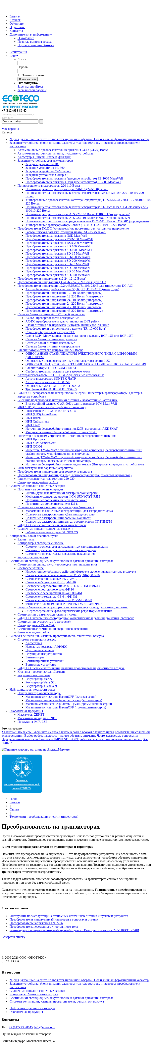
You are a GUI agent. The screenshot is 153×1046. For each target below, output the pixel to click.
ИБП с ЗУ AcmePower (40, 443)
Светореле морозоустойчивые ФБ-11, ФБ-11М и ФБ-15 (63, 586)
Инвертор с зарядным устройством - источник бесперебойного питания (67, 435)
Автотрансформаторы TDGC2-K (48, 382)
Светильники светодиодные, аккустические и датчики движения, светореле (61, 561)
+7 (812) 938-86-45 (14, 110)
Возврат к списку (13, 937)
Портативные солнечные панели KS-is (52, 503)
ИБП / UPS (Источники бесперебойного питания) (51, 407)
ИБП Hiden (33, 418)
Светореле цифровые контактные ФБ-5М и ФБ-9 (59, 600)
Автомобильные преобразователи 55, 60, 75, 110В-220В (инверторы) (72, 289)
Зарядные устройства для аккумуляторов (45, 160)
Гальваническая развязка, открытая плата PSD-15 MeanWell (66, 232)
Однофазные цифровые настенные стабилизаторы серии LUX (68, 360)
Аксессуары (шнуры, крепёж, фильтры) (44, 157)
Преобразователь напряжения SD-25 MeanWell (57, 264)
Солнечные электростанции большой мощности (58, 518)
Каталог (15, 20)
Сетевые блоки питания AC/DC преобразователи (51, 314)
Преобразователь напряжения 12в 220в (36, 923)
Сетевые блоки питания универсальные (53, 346)
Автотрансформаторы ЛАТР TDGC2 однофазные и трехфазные (61, 375)
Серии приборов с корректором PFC (50, 332)
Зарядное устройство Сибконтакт (48, 171)
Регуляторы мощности (33, 557)
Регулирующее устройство (44, 653)
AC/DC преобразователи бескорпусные (52, 317)
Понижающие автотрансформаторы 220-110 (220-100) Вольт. (67, 189)
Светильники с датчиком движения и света (47, 614)
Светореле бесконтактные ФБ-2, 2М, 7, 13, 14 (56, 578)
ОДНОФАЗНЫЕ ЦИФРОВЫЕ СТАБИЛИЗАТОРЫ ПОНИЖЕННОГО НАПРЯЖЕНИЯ (86, 364)
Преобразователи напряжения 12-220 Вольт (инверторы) (64, 296)
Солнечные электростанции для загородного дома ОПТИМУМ (69, 521)
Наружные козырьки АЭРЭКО (47, 646)
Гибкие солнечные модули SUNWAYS (52, 532)
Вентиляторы (35, 657)
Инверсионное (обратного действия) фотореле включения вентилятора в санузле (81, 571)
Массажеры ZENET (31, 714)
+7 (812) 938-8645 (21, 1027)
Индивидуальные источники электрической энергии (62, 493)
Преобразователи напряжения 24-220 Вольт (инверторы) (64, 303)
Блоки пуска (26, 539)
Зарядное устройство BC (42, 164)
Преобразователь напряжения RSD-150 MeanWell (59, 239)
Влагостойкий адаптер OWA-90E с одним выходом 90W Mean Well (71, 403)
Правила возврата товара (35, 41)
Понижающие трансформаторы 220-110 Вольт (49, 185)
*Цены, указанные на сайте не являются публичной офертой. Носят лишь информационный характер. (79, 139)
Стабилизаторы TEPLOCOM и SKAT (51, 368)
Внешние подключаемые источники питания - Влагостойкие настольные (68, 400)
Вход (14, 55)
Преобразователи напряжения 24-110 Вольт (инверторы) (64, 300)
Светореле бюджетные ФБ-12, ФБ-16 (51, 582)
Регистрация (18, 52)
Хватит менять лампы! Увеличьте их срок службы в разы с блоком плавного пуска (58, 732)
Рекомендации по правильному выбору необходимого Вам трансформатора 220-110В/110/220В (74, 930)
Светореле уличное (31, 568)
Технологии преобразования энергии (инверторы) (44, 816)
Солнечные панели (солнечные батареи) (45, 528)
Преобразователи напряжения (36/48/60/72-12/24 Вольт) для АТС (62, 282)
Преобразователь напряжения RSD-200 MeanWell (59, 242)
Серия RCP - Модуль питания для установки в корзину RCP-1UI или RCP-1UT (79, 335)
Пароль (22, 67)
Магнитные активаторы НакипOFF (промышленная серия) (66, 707)
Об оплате (17, 23)
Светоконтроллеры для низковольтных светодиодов (61, 550)
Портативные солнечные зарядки (40, 489)
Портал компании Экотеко (36, 45)
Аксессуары (34, 643)
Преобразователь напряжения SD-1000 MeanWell (59, 250)
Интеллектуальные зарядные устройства (45, 468)
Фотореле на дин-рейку (34, 632)
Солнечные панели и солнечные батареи (37, 485)
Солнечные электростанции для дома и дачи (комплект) (56, 507)
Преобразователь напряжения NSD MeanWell (56, 235)
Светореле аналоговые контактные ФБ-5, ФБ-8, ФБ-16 (63, 575)
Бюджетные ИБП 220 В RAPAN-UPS (51, 410)
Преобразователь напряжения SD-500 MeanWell (58, 275)
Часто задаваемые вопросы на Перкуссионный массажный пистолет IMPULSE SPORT (70, 737)
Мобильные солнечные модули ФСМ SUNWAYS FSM (63, 496)
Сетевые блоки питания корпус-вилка (51, 339)
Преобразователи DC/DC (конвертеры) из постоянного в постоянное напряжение (73, 228)
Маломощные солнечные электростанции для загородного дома (69, 510)
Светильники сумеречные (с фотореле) (44, 621)
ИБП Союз (33, 425)
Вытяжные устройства (41, 664)
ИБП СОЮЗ (34, 446)
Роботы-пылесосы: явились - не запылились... (110, 739)
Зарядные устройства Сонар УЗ (47, 175)
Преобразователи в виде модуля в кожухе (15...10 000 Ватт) (66, 328)
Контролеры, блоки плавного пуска (34, 535)
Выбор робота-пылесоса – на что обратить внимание (60, 735)
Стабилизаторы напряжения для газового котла (58, 371)
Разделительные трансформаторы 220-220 (46, 478)
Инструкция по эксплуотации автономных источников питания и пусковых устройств (69, 916)
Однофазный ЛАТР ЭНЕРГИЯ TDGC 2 (53, 385)
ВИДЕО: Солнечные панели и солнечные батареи (52, 525)
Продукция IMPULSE (32, 721)
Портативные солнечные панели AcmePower (56, 500)
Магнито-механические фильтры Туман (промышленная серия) (69, 703)
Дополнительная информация (31, 34)
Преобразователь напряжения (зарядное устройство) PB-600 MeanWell (73, 182)
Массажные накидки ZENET (37, 718)
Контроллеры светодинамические (41, 543)
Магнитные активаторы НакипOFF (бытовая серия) (61, 696)
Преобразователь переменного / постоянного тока (44, 926)
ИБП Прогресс (36, 439)
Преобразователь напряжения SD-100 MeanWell (58, 246)
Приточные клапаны (40, 650)
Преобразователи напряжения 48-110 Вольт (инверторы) (64, 307)
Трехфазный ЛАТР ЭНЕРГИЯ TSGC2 (51, 389)
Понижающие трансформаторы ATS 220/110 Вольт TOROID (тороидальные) (78, 217)
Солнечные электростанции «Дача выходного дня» (60, 514)
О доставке (17, 27)
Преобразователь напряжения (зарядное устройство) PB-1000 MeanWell (74, 178)
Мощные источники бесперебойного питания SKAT (61, 432)
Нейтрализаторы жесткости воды (32, 689)
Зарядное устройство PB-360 (45, 167)
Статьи (14, 809)
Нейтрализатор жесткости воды (39, 693)
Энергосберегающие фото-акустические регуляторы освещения (69, 611)
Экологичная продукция (26, 711)
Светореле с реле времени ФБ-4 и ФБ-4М (54, 593)
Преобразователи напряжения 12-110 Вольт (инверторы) (64, 292)
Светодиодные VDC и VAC (36, 625)
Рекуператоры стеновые (34, 675)
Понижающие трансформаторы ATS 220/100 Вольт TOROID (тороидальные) (78, 214)
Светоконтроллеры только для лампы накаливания (60, 553)
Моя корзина (10, 128)
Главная (15, 16)
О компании (26, 38)
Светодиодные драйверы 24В (38, 482)
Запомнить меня (33, 75)
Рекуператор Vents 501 (41, 682)
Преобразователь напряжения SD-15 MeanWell (57, 253)
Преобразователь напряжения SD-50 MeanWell (57, 271)
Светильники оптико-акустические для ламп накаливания (57, 564)
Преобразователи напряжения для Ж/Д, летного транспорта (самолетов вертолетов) (74, 475)
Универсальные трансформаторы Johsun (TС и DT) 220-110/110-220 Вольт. (76, 225)
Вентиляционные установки (45, 661)
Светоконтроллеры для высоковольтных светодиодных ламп (67, 546)
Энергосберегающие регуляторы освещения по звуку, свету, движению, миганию (73, 607)
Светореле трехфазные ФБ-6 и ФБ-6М (51, 596)
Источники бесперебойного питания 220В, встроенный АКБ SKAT (72, 428)
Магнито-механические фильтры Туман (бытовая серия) (64, 700)
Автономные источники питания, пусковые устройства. (56, 153)
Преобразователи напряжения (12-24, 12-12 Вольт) (52, 278)
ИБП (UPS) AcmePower (41, 414)
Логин (22, 59)
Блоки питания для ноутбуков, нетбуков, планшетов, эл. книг (67, 325)
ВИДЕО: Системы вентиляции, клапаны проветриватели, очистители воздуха (71, 668)
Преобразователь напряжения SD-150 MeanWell (58, 257)
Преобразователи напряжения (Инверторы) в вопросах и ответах (54, 919)
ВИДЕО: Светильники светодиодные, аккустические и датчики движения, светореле (76, 618)
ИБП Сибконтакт (37, 421)
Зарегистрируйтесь (30, 86)
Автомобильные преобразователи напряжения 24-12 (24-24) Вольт (63, 149)
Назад (14, 798)
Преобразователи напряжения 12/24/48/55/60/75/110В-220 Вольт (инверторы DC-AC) (75, 285)
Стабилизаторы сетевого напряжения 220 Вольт (50, 350)
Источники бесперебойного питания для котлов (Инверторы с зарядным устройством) (85, 464)
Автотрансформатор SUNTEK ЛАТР (51, 378)
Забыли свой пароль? (32, 90)
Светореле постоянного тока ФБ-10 (50, 589)
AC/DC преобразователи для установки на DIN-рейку (62, 321)
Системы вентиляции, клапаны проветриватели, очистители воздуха (57, 636)
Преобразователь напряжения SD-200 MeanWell (58, 260)
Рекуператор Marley (39, 678)
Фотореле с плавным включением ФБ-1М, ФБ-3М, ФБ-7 (64, 603)
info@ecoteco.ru (44, 1027)
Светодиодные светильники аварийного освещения (53, 628)
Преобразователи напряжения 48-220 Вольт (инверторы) (64, 310)
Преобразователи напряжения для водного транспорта (55, 471)
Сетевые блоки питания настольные (50, 342)
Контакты (16, 30)
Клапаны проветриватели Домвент (41, 671)
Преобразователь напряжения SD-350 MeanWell (58, 267)
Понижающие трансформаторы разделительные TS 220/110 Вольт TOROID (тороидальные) (88, 221)
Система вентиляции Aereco (37, 639)
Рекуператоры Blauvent (41, 686)
